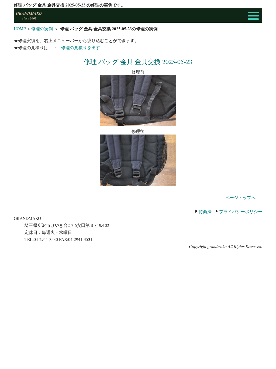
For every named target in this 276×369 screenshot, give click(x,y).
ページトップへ (240, 197)
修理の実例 (42, 28)
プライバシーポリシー (240, 211)
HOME (20, 28)
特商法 (205, 211)
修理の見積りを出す (80, 47)
